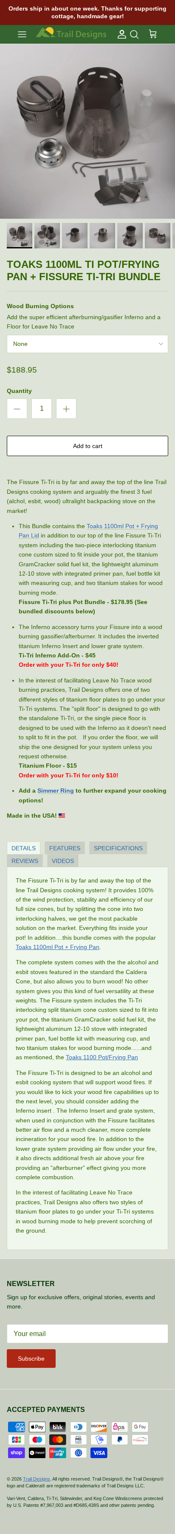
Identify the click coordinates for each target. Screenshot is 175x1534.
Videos (63, 860)
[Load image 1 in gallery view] (87, 131)
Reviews (24, 860)
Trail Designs (36, 1478)
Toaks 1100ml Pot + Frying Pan (57, 947)
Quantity (19, 390)
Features (64, 848)
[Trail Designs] (70, 34)
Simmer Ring (55, 790)
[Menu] (22, 34)
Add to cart (87, 446)
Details (23, 848)
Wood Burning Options (40, 306)
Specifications (118, 848)
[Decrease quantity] (17, 408)
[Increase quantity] (66, 408)
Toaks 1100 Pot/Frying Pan (102, 1057)
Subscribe (31, 1358)
